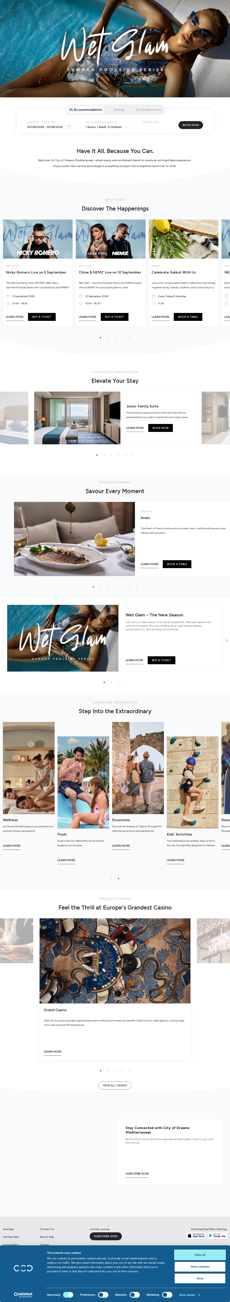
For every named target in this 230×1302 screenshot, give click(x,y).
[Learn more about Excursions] (138, 787)
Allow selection (200, 1266)
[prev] (3, 640)
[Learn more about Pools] (83, 802)
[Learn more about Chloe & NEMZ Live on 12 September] (111, 273)
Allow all (200, 1254)
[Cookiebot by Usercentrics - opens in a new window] (23, 1295)
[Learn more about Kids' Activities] (192, 802)
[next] (226, 640)
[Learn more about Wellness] (29, 787)
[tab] (85, 109)
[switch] (103, 1295)
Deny (200, 1278)
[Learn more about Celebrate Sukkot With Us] (183, 273)
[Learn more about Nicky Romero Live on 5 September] (38, 273)
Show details (187, 1294)
